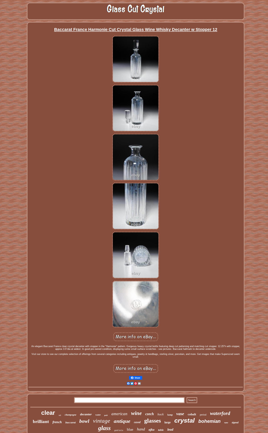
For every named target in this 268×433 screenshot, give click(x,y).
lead (170, 429)
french (57, 422)
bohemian (209, 421)
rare (226, 422)
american (119, 414)
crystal (184, 420)
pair (106, 415)
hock (161, 414)
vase (180, 413)
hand (141, 429)
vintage (101, 421)
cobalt (192, 414)
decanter (86, 414)
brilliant (41, 421)
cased (137, 422)
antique (122, 421)
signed (235, 422)
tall (60, 415)
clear (48, 412)
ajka (151, 429)
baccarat (70, 422)
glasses (152, 420)
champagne (70, 414)
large (167, 422)
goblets (118, 430)
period (203, 414)
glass (104, 428)
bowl (84, 421)
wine (136, 413)
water (98, 415)
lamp (170, 414)
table (161, 429)
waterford (220, 413)
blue (130, 429)
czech (149, 414)
